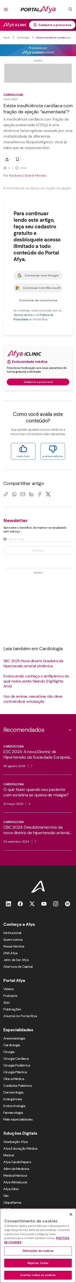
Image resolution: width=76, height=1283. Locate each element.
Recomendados (23, 730)
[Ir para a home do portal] (38, 9)
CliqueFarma (12, 1202)
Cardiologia (23, 37)
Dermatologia (13, 1092)
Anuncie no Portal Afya (20, 1016)
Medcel (8, 1155)
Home (6, 37)
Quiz (6, 1002)
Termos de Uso (23, 315)
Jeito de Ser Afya (15, 960)
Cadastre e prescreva (54, 25)
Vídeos (8, 989)
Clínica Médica (13, 1079)
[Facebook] (39, 494)
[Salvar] (17, 159)
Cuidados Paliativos (17, 1085)
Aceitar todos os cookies (38, 1275)
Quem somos (13, 939)
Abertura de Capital (18, 966)
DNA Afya (10, 953)
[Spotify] (67, 903)
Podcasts (10, 995)
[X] (48, 494)
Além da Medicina (16, 1169)
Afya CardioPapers (17, 1162)
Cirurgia (9, 1052)
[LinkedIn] (31, 494)
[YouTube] (43, 903)
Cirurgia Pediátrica (16, 1065)
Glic (6, 1196)
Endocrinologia (14, 1106)
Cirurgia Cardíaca (15, 1058)
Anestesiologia (14, 1038)
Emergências (12, 1099)
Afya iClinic (11, 1189)
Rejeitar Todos (38, 1263)
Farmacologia (13, 1112)
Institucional (12, 933)
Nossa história (13, 946)
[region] (38, 1246)
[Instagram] (55, 903)
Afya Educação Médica (20, 1148)
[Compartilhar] (7, 159)
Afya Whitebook (15, 1182)
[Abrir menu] (5, 9)
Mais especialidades (18, 1119)
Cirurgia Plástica (15, 1072)
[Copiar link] (5, 494)
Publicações (12, 1009)
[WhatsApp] (14, 494)
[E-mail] (22, 494)
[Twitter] (32, 903)
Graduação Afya (15, 1142)
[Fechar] (71, 1214)
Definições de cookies (38, 1251)
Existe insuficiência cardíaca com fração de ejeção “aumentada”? (54, 37)
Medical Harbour (15, 1175)
